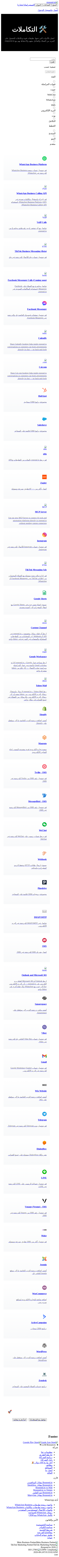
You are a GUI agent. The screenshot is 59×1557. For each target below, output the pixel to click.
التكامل (52, 121)
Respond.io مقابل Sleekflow (39, 1485)
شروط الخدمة (46, 1530)
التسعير (31, 5)
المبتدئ (52, 133)
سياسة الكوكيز (45, 1527)
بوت (53, 116)
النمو (53, 139)
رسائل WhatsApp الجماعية (40, 1512)
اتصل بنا (54, 10)
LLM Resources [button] (47, 1445)
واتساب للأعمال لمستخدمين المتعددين (35, 1510)
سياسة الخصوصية (44, 1525)
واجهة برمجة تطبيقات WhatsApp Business (33, 1505)
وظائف (49, 1465)
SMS (53, 105)
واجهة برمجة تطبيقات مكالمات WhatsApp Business (29, 1507)
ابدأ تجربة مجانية (19, 1420)
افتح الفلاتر (50, 72)
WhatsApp (50, 100)
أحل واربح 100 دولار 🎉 (42, 1462)
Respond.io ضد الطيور (42, 1492)
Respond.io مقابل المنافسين (39, 1482)
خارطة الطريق (45, 1455)
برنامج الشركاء (45, 1457)
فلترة (52, 62)
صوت (52, 89)
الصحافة (48, 1468)
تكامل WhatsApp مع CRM (40, 1515)
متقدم (52, 144)
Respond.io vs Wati (44, 1487)
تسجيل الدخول (44, 10)
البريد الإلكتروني (48, 110)
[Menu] (57, 13)
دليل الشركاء (46, 1460)
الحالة (49, 1473)
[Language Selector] (57, 8)
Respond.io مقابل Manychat (40, 1495)
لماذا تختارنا (22, 5)
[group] (29, 1445)
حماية (49, 1538)
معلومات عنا (46, 1452)
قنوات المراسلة (48, 84)
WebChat (51, 95)
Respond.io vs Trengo (42, 1490)
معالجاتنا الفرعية (44, 1532)
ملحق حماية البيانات (43, 1535)
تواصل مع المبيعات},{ (38, 1420)
